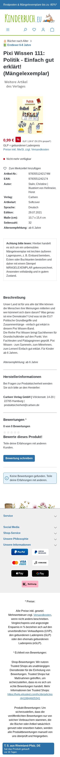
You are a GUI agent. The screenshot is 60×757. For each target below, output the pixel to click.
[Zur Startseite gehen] (30, 18)
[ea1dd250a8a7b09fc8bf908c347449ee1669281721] (30, 115)
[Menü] (7, 29)
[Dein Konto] (43, 29)
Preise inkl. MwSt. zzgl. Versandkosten (26, 149)
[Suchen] (25, 29)
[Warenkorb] (52, 29)
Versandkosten (42, 614)
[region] (30, 115)
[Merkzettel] (34, 29)
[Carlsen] (30, 84)
